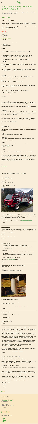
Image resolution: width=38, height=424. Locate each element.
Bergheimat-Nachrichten (6, 13)
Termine (15, 13)
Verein (23, 12)
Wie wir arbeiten (16, 12)
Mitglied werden (14, 8)
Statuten (33, 12)
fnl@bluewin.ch (8, 146)
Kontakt (3, 412)
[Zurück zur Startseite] (19, 2)
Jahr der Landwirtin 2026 (9, 10)
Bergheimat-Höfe (15, 6)
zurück (3, 391)
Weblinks (4, 8)
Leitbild (27, 12)
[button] (1, 2)
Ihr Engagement (27, 6)
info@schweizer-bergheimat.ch (26, 220)
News (2, 12)
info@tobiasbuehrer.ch (11, 259)
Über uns (4, 6)
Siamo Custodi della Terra (6, 38)
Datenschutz (3, 407)
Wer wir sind (8, 12)
